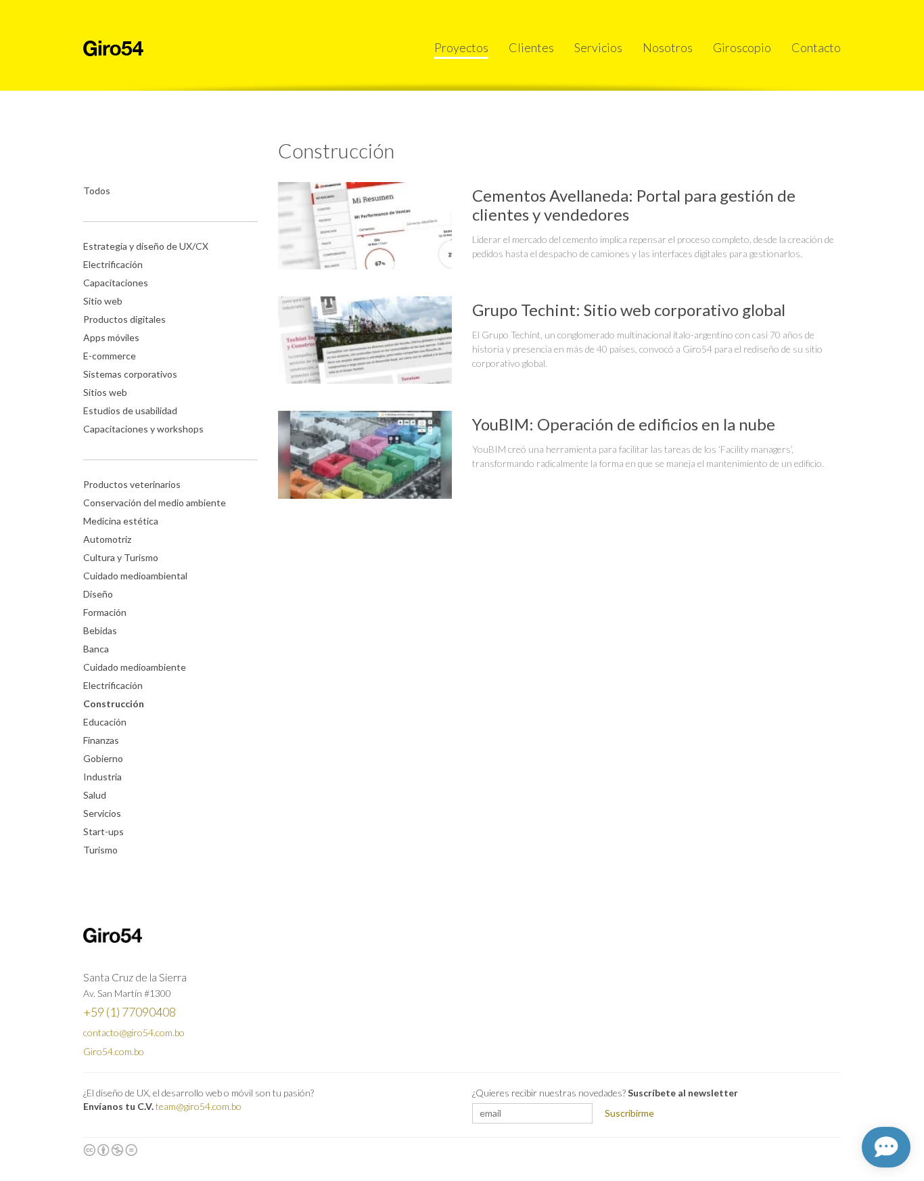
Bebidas (100, 630)
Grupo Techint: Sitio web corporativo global (628, 309)
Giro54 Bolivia (113, 48)
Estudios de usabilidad (130, 410)
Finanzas (101, 740)
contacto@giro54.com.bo (134, 1032)
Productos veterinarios (132, 484)
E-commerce (109, 355)
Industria (102, 776)
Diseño (98, 594)
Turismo (100, 849)
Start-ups (103, 831)
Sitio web (102, 301)
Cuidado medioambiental (135, 575)
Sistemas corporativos (130, 374)
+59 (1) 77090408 (129, 1011)
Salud (94, 795)
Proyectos (461, 47)
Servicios (598, 47)
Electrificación (113, 264)
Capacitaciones (115, 282)
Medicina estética (120, 521)
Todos (96, 190)
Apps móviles (111, 337)
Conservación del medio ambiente (154, 502)
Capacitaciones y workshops (143, 428)
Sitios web (105, 392)
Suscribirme (629, 1113)
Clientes (531, 47)
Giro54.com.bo (113, 1051)
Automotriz (107, 539)
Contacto (816, 47)
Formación (104, 612)
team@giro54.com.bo (198, 1106)
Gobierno (103, 758)
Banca (96, 648)
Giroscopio (742, 47)
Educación (104, 722)
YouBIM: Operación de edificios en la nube (623, 424)
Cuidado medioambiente (134, 667)
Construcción (113, 703)
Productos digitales (124, 319)
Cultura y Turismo (120, 557)
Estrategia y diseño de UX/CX (145, 246)
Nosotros (668, 47)
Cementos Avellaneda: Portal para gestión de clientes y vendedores (633, 204)
